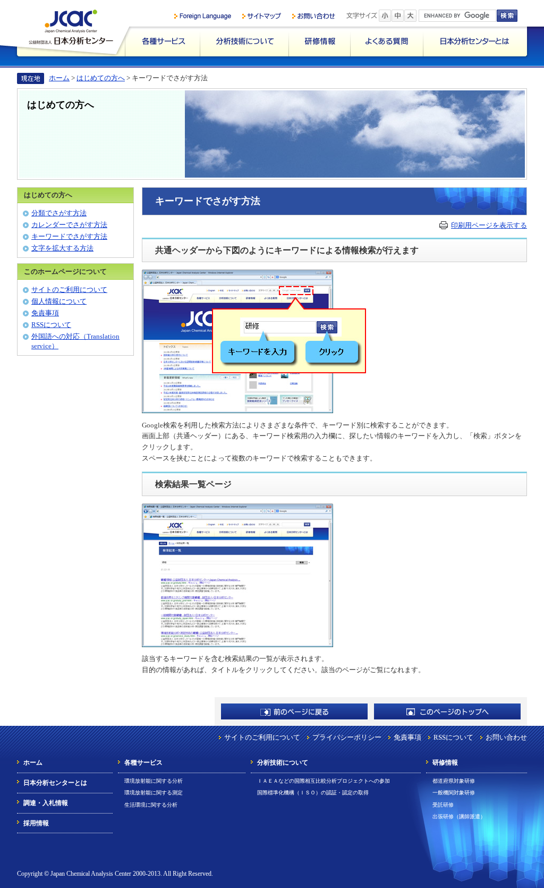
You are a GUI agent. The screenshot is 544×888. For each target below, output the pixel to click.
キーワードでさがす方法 (69, 236)
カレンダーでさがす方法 (69, 225)
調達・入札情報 (45, 803)
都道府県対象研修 (453, 781)
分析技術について (244, 41)
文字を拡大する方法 (62, 248)
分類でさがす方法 (59, 213)
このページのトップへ (447, 711)
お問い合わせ (506, 737)
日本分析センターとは (475, 41)
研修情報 (319, 41)
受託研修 (443, 805)
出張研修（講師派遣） (459, 816)
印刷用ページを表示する (489, 225)
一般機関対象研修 (453, 792)
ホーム (59, 78)
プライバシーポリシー (346, 737)
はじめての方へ (100, 78)
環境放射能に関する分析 (153, 781)
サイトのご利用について (69, 290)
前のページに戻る (294, 711)
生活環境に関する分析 (150, 805)
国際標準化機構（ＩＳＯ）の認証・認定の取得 (313, 792)
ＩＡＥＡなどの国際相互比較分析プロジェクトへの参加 (323, 781)
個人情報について (59, 301)
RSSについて (51, 325)
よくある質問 (386, 41)
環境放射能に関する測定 (153, 792)
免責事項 (45, 313)
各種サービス (162, 41)
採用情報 (36, 823)
